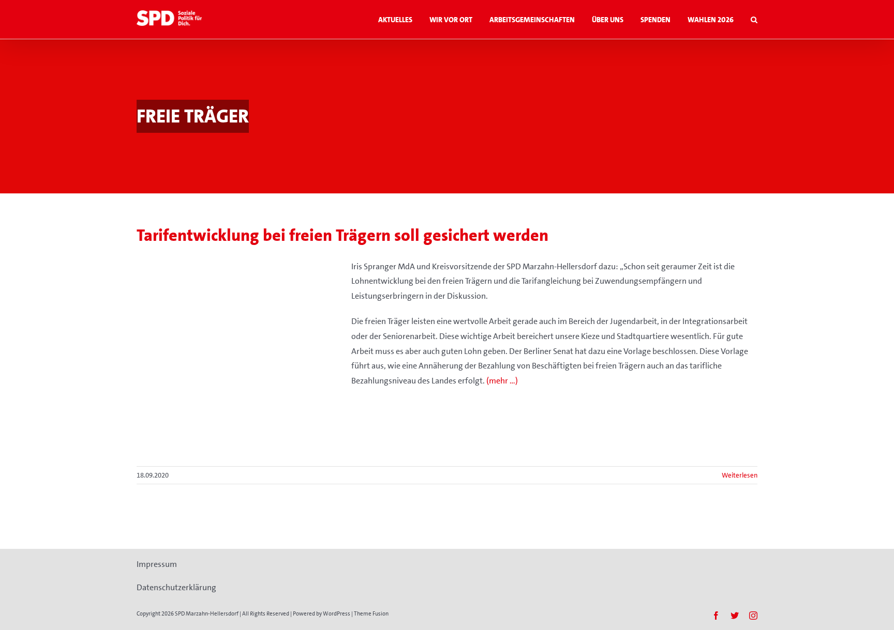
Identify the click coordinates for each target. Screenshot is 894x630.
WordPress (336, 614)
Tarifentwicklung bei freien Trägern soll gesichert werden (342, 235)
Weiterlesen (739, 475)
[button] (754, 19)
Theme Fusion (371, 614)
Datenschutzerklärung (176, 587)
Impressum (157, 564)
